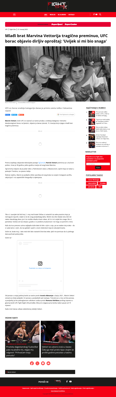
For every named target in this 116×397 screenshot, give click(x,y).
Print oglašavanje (88, 388)
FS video (103, 183)
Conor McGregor (93, 180)
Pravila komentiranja (50, 388)
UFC (45, 14)
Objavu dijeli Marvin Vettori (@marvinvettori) (40, 290)
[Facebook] (94, 14)
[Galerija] (58, 73)
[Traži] (99, 14)
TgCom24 (41, 163)
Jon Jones (91, 187)
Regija (52, 14)
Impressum (25, 388)
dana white (92, 183)
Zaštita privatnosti (64, 388)
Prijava (98, 167)
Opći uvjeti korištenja (36, 388)
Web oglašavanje (76, 388)
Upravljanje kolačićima (58, 391)
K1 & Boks (62, 14)
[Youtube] (96, 14)
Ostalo (71, 14)
